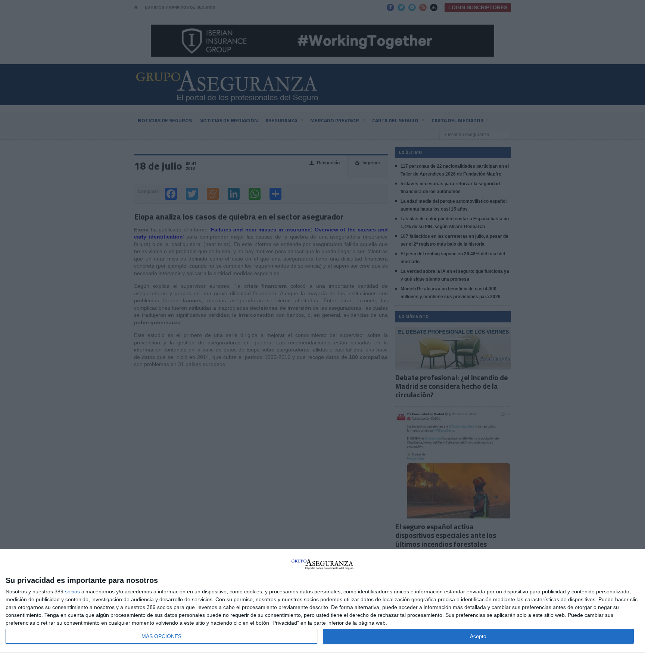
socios (72, 591)
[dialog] (322, 601)
